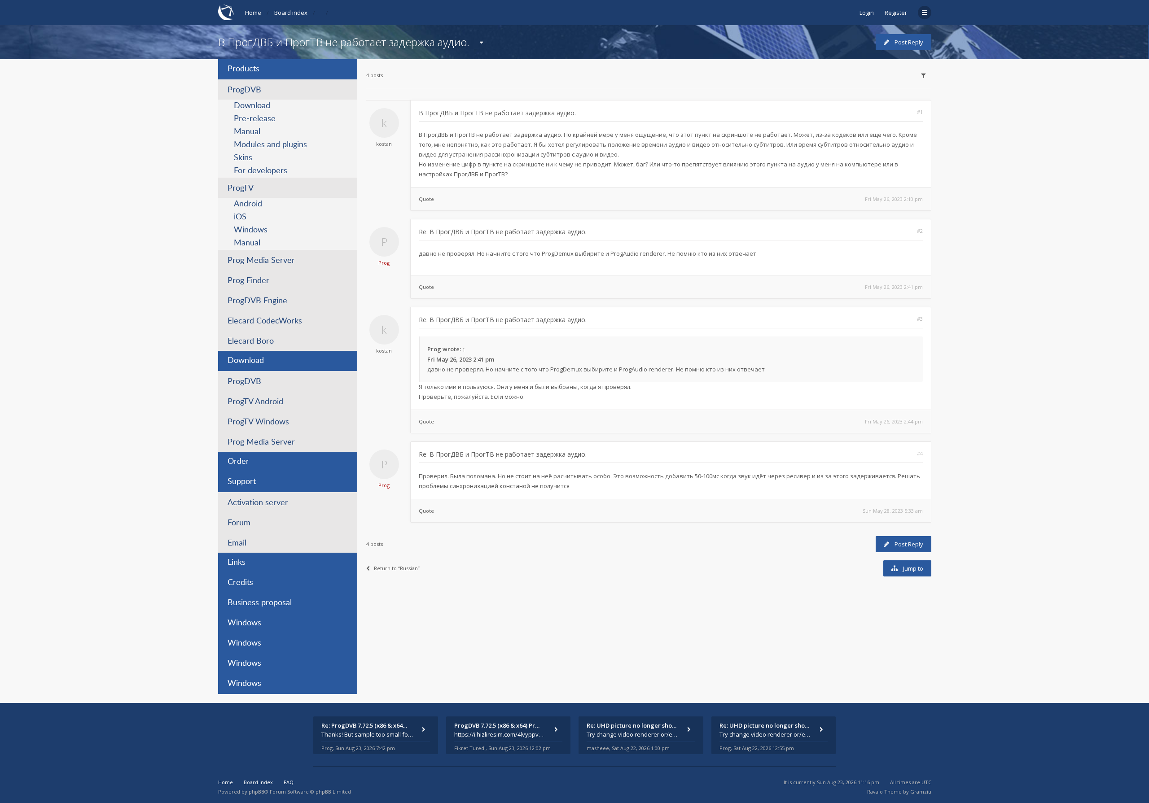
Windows (251, 230)
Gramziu (920, 791)
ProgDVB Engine (257, 301)
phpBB (256, 791)
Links (237, 563)
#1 (920, 112)
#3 (920, 318)
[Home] (226, 12)
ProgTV (241, 188)
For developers (260, 171)
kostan (384, 143)
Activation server (258, 503)
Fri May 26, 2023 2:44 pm (894, 421)
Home (253, 13)
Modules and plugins (270, 145)
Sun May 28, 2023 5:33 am (893, 510)
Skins (243, 158)
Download (252, 106)
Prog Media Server (261, 261)
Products (243, 69)
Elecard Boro (251, 341)
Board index (290, 13)
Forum (239, 523)
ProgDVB (244, 90)
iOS (240, 217)
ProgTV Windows (258, 422)
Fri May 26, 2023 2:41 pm (894, 287)
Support (242, 482)
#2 (920, 230)
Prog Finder (248, 281)
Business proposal (260, 603)
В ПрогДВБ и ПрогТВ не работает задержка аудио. (343, 42)
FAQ (289, 782)
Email (237, 543)
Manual (247, 132)
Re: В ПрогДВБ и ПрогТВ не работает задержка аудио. (503, 231)
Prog (384, 262)
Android (248, 204)
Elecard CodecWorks (265, 321)
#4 (920, 453)
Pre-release (255, 119)
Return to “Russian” (397, 568)
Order (238, 462)
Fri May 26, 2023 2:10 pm (894, 199)
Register (896, 13)
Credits (240, 583)
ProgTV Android (255, 402)
